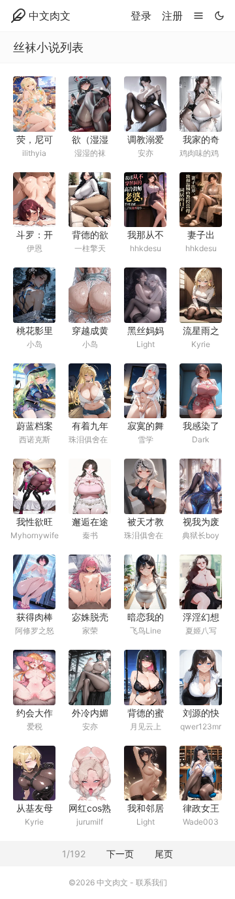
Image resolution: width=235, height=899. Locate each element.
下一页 (120, 853)
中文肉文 (49, 15)
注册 (172, 15)
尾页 (164, 853)
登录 (141, 15)
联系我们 (151, 882)
